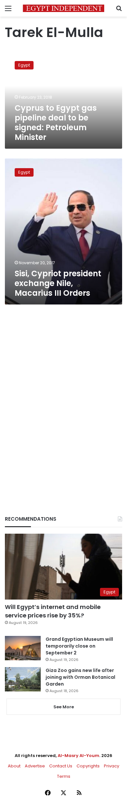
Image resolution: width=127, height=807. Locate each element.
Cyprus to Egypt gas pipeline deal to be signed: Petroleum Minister (56, 123)
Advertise (35, 766)
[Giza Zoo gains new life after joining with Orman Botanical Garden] (23, 679)
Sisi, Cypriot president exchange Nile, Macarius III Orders (58, 283)
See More (63, 707)
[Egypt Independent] (63, 8)
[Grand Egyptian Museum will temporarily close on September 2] (23, 648)
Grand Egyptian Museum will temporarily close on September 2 (79, 646)
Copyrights (88, 766)
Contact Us (60, 766)
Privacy (111, 766)
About (14, 766)
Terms (63, 776)
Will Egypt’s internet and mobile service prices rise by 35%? (53, 611)
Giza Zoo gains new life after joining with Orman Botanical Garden (80, 677)
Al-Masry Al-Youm (78, 755)
